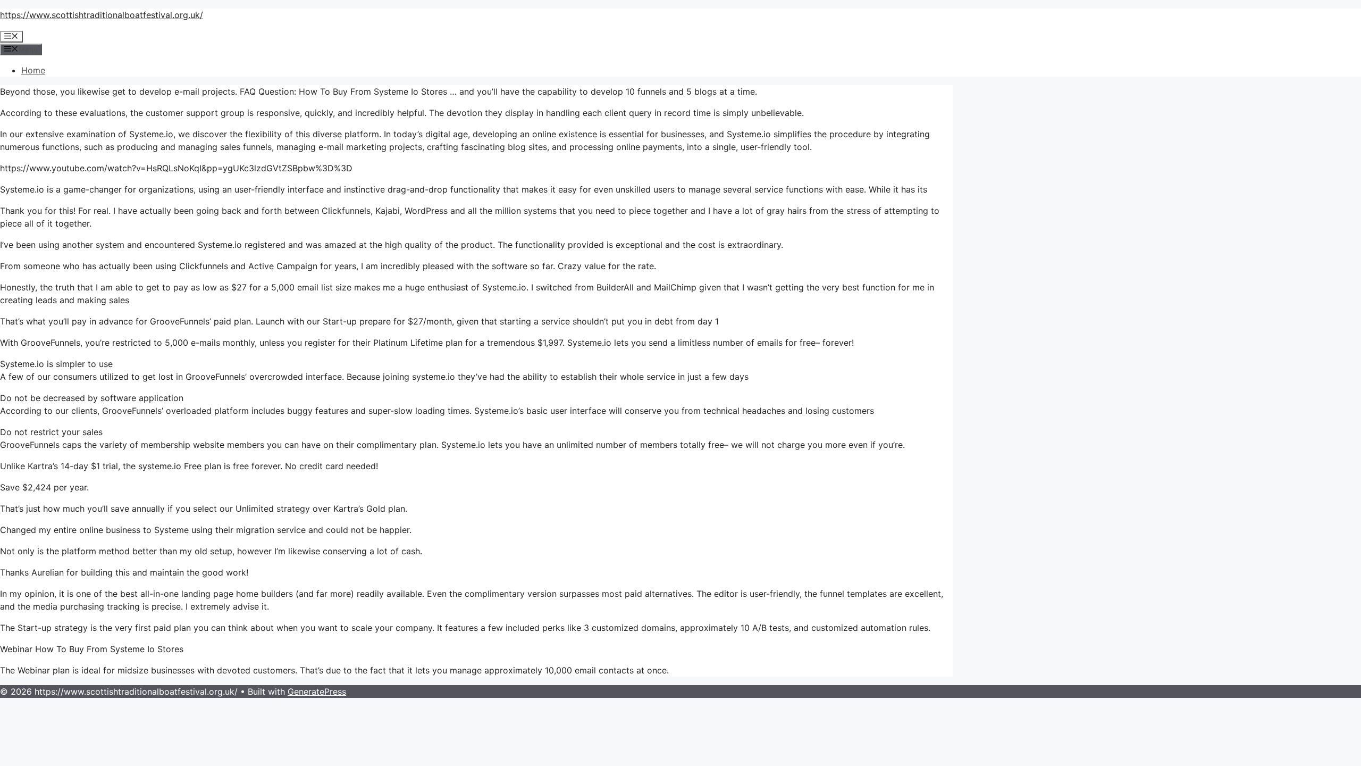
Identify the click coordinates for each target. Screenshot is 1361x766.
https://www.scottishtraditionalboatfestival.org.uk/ (101, 15)
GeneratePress (317, 691)
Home (33, 70)
